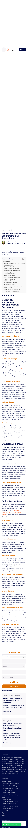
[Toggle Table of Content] (23, 259)
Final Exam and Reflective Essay (13, 289)
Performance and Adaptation (13, 277)
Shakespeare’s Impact (9, 275)
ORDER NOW (14, 686)
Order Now (22, 49)
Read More (6, 711)
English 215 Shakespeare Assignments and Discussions (14, 264)
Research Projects (10, 287)
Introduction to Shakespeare (13, 266)
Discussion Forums (10, 284)
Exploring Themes (10, 272)
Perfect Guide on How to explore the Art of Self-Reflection (12, 700)
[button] (11, 824)
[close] (24, 824)
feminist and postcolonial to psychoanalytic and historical (12, 512)
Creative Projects (10, 280)
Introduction (6, 261)
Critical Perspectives (9, 279)
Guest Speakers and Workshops (14, 286)
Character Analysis (10, 273)
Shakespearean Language (12, 268)
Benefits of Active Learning (12, 291)
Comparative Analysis (11, 282)
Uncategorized (6, 230)
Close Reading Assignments (13, 270)
